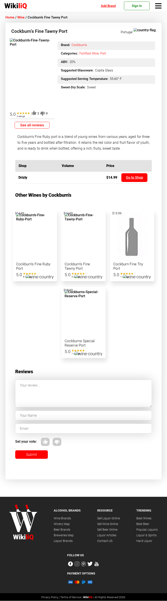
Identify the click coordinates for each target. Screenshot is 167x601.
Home (9, 17)
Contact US (104, 541)
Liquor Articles (106, 535)
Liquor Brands (63, 541)
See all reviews (32, 125)
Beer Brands (62, 529)
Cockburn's (79, 45)
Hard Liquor (144, 541)
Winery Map (62, 524)
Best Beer (142, 524)
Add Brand (108, 6)
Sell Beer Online (107, 529)
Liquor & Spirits (146, 535)
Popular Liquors (147, 529)
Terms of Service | (71, 597)
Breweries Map (64, 535)
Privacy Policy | (50, 597)
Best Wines (143, 518)
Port (103, 53)
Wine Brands (62, 518)
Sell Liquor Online (108, 518)
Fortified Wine (89, 53)
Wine (21, 17)
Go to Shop (134, 177)
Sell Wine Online (107, 524)
